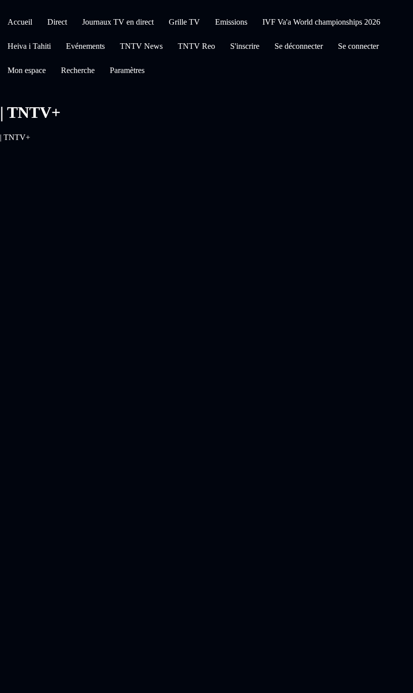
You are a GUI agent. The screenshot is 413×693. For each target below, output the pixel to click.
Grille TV (184, 22)
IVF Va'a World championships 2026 (321, 22)
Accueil (20, 22)
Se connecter (358, 46)
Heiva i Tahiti (29, 46)
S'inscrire (244, 46)
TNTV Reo (196, 46)
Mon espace (27, 70)
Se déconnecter (298, 46)
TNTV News (141, 46)
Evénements (85, 46)
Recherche (78, 70)
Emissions (231, 22)
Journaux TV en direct (118, 22)
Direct (57, 22)
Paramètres (127, 70)
